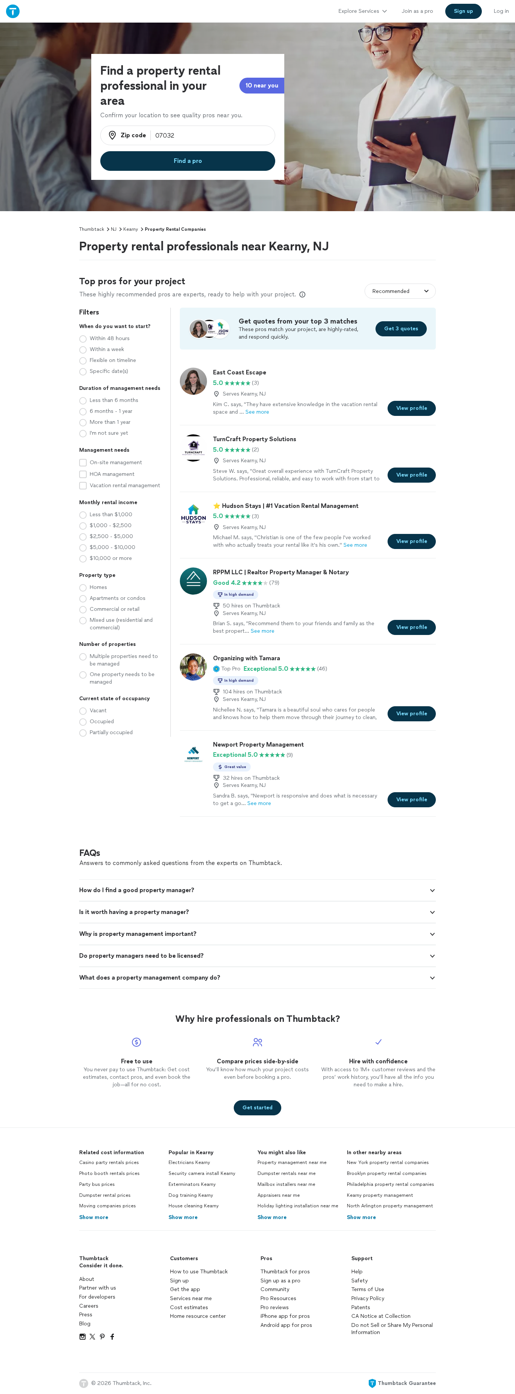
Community (275, 1289)
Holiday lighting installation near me (298, 1205)
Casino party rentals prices (109, 1162)
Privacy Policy (367, 1298)
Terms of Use (367, 1289)
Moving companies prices (107, 1205)
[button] (227, 669)
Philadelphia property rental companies (390, 1184)
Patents (360, 1307)
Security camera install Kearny (202, 1173)
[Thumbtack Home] (13, 11)
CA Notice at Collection (381, 1316)
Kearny (130, 229)
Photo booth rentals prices (109, 1173)
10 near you (261, 85)
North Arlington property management (390, 1205)
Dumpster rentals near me (287, 1173)
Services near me (191, 1298)
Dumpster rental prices (104, 1195)
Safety (359, 1280)
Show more (93, 1217)
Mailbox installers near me (286, 1184)
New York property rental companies (388, 1162)
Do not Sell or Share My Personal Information (392, 1329)
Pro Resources (278, 1298)
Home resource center (198, 1316)
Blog (84, 1323)
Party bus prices (97, 1184)
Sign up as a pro (280, 1280)
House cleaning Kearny (194, 1205)
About (86, 1279)
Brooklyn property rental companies (386, 1173)
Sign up (179, 1280)
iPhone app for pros (285, 1316)
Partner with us (97, 1288)
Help (357, 1271)
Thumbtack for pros (285, 1271)
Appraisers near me (279, 1195)
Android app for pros (286, 1325)
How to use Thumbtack (199, 1271)
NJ (113, 229)
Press (85, 1314)
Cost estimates (189, 1307)
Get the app (185, 1289)
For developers (97, 1297)
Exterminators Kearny (192, 1184)
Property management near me (292, 1162)
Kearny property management (380, 1195)
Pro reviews (275, 1307)
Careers (88, 1306)
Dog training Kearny (191, 1195)
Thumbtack (91, 229)
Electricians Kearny (189, 1162)
